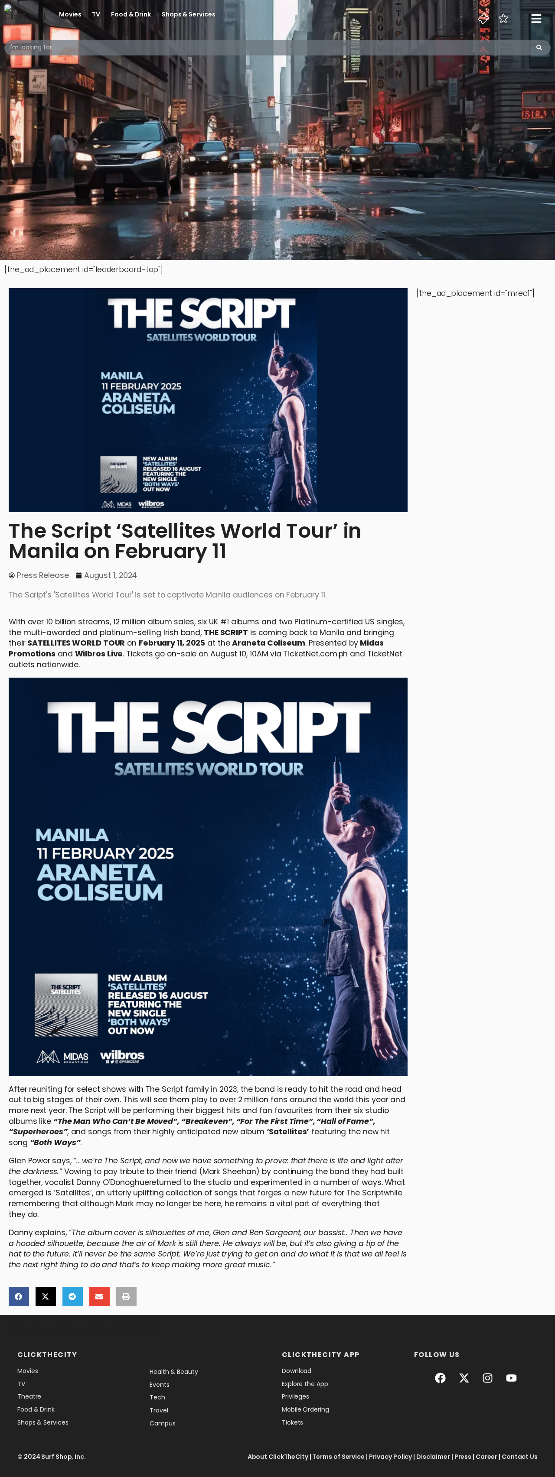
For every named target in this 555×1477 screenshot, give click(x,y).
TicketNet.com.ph (316, 653)
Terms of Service (339, 1456)
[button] (19, 1296)
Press (463, 1456)
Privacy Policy (390, 1456)
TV (96, 14)
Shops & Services (188, 14)
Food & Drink (131, 14)
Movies (70, 14)
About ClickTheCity (278, 1456)
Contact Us (520, 1456)
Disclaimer (433, 1456)
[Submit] (539, 47)
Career (486, 1456)
